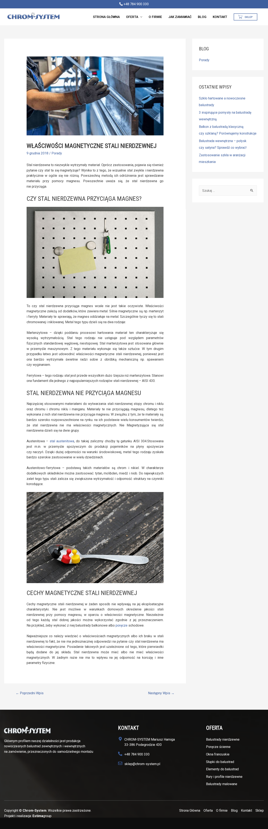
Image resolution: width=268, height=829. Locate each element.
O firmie (155, 17)
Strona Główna (106, 17)
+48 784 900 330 (136, 4)
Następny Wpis (161, 693)
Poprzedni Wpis (30, 693)
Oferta (132, 17)
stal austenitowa (62, 441)
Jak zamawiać (180, 17)
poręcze (122, 625)
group (42, 816)
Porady (57, 153)
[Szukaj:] (228, 191)
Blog (202, 17)
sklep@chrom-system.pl (142, 764)
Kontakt (220, 17)
